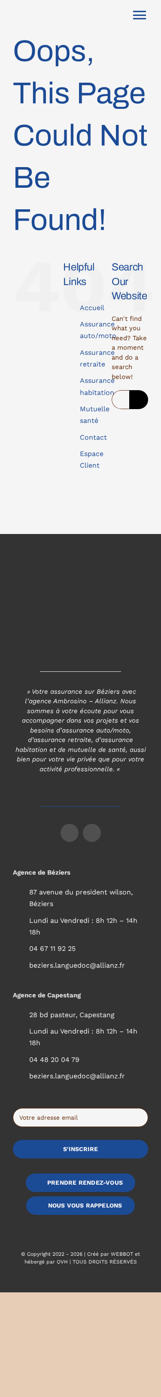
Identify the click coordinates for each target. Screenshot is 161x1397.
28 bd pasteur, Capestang (72, 1015)
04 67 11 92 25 (52, 948)
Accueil (92, 308)
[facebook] (70, 833)
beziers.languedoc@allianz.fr (77, 965)
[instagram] (92, 833)
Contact (93, 437)
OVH (62, 1262)
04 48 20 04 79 (54, 1060)
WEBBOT (122, 1254)
